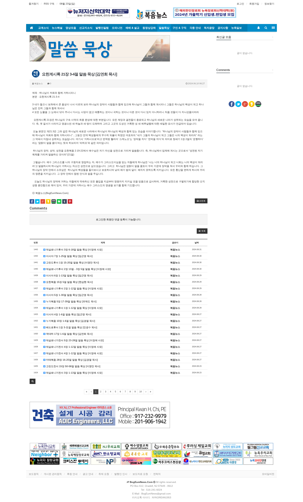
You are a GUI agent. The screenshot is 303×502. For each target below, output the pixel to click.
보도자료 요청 (140, 474)
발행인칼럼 (102, 27)
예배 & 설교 (132, 27)
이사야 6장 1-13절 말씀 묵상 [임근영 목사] (69, 275)
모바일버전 (268, 474)
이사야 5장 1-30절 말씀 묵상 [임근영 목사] (69, 295)
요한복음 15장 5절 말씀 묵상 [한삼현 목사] (69, 282)
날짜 (197, 242)
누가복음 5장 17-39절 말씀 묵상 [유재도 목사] (70, 301)
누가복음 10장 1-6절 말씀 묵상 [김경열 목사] (70, 320)
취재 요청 (104, 474)
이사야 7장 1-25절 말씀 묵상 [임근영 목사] (69, 256)
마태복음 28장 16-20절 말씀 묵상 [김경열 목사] (71, 359)
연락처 (157, 474)
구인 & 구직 (179, 27)
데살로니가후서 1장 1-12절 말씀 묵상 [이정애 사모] (73, 308)
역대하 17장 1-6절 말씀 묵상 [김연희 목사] (69, 333)
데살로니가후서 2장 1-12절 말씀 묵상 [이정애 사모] (73, 288)
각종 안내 (195, 27)
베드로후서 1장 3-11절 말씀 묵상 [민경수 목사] (71, 327)
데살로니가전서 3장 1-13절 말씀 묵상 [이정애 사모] (73, 372)
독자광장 (209, 27)
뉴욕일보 (236, 27)
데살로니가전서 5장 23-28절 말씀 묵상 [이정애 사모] (74, 340)
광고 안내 (88, 474)
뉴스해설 (57, 27)
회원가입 (254, 3)
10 (140, 391)
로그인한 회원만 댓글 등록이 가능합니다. (118, 219)
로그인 (240, 3)
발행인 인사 (120, 474)
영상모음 (71, 27)
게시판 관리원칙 (53, 474)
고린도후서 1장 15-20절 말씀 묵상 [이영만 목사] (72, 262)
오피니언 (117, 27)
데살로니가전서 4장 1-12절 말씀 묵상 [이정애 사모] (73, 346)
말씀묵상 (164, 27)
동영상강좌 (149, 27)
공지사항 (223, 27)
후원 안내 (72, 474)
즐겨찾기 (34, 3)
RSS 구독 (49, 3)
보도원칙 (34, 474)
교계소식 (43, 27)
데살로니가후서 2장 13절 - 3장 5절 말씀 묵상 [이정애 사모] (78, 269)
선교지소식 (85, 27)
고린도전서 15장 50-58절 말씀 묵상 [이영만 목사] (72, 366)
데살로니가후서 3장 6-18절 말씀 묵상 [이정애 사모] (73, 249)
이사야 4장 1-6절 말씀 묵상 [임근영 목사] (68, 314)
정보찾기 (269, 3)
